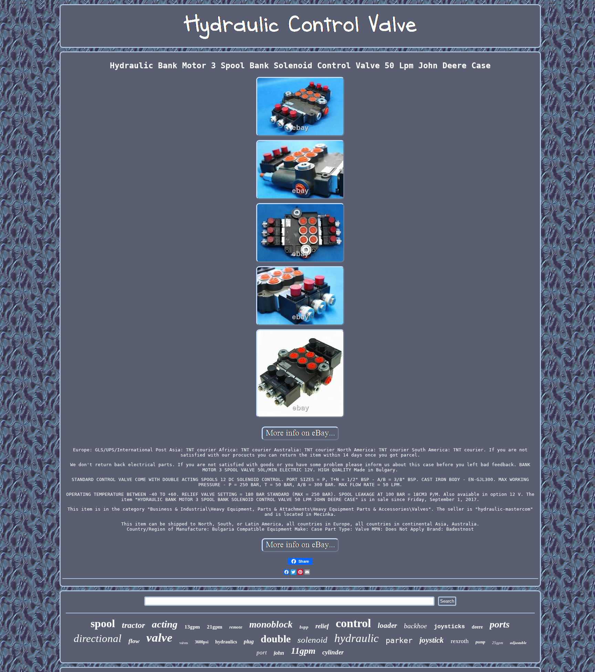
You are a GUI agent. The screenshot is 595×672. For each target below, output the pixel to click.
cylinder (333, 652)
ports (500, 624)
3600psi (201, 642)
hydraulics (226, 641)
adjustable (518, 643)
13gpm (192, 627)
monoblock (271, 624)
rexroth (460, 641)
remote (235, 627)
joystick (431, 640)
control (353, 623)
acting (165, 624)
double (276, 638)
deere (477, 627)
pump (480, 642)
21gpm (214, 627)
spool (103, 623)
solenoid (312, 639)
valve (159, 637)
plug (249, 641)
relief (322, 626)
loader (387, 625)
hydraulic (356, 638)
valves (183, 643)
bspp (304, 627)
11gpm (303, 651)
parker (399, 640)
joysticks (449, 626)
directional (98, 638)
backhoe (415, 626)
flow (133, 641)
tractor (133, 625)
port (262, 652)
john (279, 653)
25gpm (497, 643)
